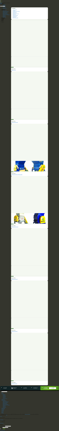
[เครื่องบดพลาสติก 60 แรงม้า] (29, 275)
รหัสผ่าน (1, 427)
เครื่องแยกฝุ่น (4, 16)
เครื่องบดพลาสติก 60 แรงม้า (15, 279)
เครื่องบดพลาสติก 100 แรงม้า (15, 122)
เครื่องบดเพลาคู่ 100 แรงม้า (14, 331)
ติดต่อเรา (2, 20)
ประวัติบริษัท (4, 394)
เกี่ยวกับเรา (2, 393)
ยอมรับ (1, 416)
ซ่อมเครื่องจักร (3, 18)
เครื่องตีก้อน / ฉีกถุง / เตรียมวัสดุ (6, 14)
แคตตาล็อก (2, 19)
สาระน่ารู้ (2, 411)
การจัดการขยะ (3, 9)
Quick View (12, 67)
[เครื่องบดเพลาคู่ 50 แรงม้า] (29, 380)
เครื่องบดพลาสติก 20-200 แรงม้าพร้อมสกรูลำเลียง (17, 174)
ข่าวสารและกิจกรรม (5, 8)
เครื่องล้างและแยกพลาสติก (6, 11)
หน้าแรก (2, 3)
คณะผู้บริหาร (4, 5)
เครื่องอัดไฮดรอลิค (15, 16)
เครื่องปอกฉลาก (4, 407)
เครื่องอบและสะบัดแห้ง (5, 12)
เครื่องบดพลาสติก (5, 10)
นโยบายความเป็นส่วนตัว (27, 414)
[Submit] (1, 392)
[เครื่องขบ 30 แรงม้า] (29, 66)
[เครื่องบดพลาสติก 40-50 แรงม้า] (29, 223)
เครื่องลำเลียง (4, 15)
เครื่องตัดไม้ (14, 10)
